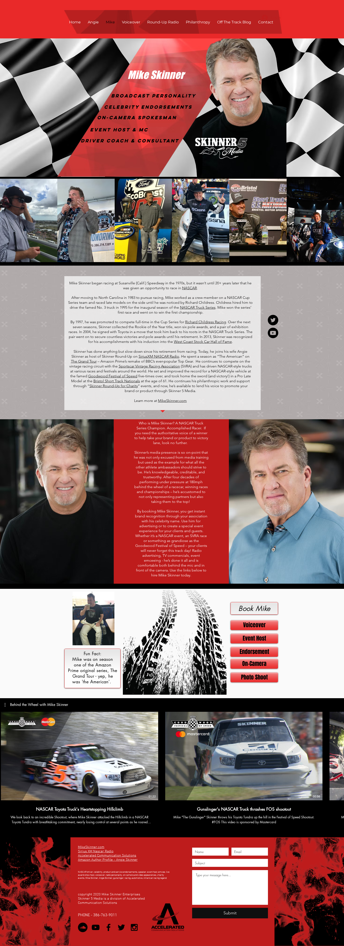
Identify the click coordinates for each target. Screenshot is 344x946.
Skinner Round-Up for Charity (113, 386)
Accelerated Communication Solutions (107, 855)
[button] (28, 220)
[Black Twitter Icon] (121, 927)
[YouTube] (273, 333)
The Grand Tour (84, 361)
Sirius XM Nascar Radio (95, 851)
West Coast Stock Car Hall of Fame (203, 341)
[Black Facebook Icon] (108, 927)
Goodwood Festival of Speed (112, 376)
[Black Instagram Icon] (134, 927)
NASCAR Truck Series (198, 307)
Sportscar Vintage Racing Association (149, 366)
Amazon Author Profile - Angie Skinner (108, 860)
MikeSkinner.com (172, 400)
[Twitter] (273, 320)
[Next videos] (337, 755)
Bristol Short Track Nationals (116, 381)
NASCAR (189, 288)
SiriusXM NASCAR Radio (159, 356)
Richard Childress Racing (205, 322)
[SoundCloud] (83, 927)
